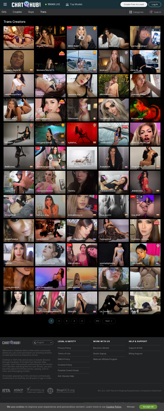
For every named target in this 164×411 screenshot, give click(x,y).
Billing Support (135, 354)
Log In (155, 4)
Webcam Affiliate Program (105, 359)
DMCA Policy (64, 359)
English (40, 342)
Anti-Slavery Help (66, 376)
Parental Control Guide (68, 370)
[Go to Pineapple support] (50, 391)
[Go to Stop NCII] (66, 391)
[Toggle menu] (5, 4)
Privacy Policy (64, 348)
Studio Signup (99, 354)
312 (97, 321)
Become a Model (101, 348)
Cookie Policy (113, 407)
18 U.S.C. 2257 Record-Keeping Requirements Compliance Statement (129, 391)
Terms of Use (64, 354)
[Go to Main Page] (26, 4)
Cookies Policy (65, 365)
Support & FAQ (135, 348)
